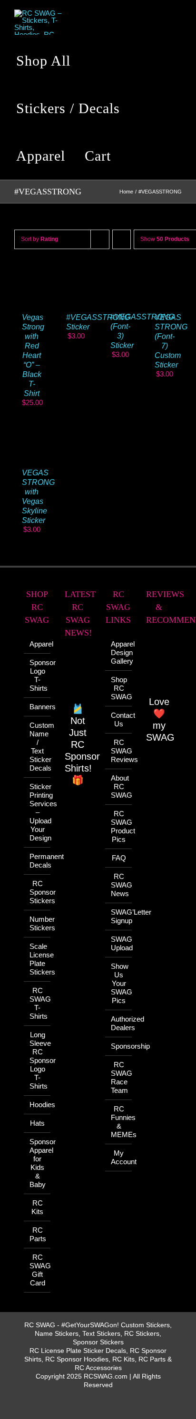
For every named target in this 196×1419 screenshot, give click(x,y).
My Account (119, 1157)
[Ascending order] (121, 239)
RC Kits (37, 1207)
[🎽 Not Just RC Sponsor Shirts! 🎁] (78, 675)
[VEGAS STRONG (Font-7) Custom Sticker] (164, 274)
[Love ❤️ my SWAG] (159, 665)
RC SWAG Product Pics (119, 826)
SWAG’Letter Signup (119, 916)
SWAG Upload (119, 943)
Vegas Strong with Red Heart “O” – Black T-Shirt (33, 355)
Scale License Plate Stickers (37, 959)
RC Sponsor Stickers (37, 892)
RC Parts (37, 1234)
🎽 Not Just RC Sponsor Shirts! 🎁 (82, 744)
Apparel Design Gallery (119, 652)
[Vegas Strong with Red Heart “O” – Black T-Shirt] (32, 274)
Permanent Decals (37, 860)
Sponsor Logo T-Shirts (37, 675)
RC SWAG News (119, 885)
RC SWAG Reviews (119, 750)
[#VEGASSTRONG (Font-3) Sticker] (120, 274)
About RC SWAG (119, 786)
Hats (37, 1123)
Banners (37, 707)
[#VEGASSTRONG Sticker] (76, 274)
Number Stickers (37, 923)
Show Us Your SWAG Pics (119, 983)
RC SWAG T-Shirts (37, 1003)
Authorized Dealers (119, 1023)
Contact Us (119, 719)
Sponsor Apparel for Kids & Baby (37, 1163)
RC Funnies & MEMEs (119, 1122)
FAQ (119, 858)
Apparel (37, 644)
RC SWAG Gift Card (37, 1270)
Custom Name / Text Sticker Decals (37, 746)
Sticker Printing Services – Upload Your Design (37, 812)
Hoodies (37, 1104)
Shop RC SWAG (119, 688)
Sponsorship (119, 1046)
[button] (135, 156)
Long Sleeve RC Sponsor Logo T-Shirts (37, 1060)
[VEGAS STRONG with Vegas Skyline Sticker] (32, 429)
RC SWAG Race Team (119, 1077)
